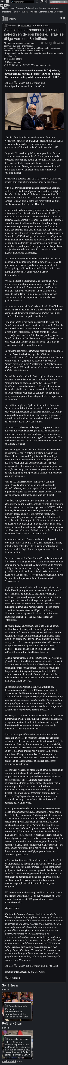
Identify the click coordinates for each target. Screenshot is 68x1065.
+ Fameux (24, 11)
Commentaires (45, 11)
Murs (12, 19)
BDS (9, 65)
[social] (42, 43)
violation (39, 50)
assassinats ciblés (12, 48)
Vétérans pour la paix (41, 65)
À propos (58, 11)
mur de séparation (24, 53)
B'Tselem (16, 65)
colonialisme (29, 50)
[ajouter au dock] (58, 43)
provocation (27, 48)
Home (5, 8)
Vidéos (33, 11)
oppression (21, 43)
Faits (11, 8)
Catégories (53, 8)
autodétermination (42, 48)
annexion (11, 43)
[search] (22, 1)
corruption (8, 50)
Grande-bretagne (14, 59)
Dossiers (6, 11)
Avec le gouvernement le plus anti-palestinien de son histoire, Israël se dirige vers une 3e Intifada (34, 34)
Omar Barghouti (14, 62)
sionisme (18, 50)
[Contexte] (50, 43)
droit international (25, 46)
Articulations (32, 8)
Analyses (20, 8)
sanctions (55, 48)
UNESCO (26, 65)
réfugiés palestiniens (43, 53)
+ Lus (15, 11)
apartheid (11, 53)
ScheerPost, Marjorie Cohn (31, 82)
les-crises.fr (26, 25)
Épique (42, 8)
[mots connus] (54, 43)
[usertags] (46, 43)
